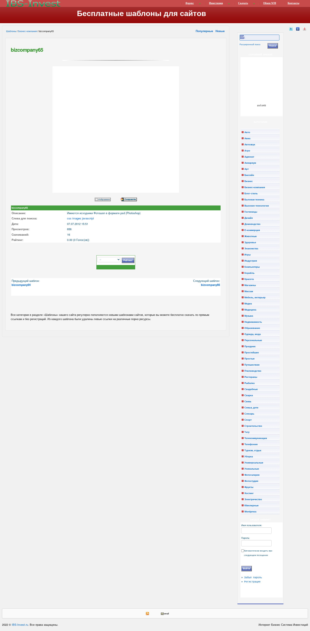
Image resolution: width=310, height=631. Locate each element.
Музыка (248, 316)
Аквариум (250, 163)
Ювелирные (251, 505)
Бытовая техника (254, 199)
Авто (247, 132)
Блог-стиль (251, 193)
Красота (249, 279)
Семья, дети (251, 407)
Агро (247, 150)
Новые (220, 31)
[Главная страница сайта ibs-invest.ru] (32, 3)
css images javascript (80, 218)
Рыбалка (249, 383)
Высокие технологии (256, 205)
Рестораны (250, 377)
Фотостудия (251, 481)
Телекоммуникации (255, 438)
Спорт (248, 420)
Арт (246, 169)
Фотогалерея (251, 475)
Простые (249, 358)
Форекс (189, 3)
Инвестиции (216, 3)
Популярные (205, 31)
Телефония (250, 444)
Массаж (248, 291)
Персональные (253, 340)
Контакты (293, 3)
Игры (247, 254)
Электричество (253, 499)
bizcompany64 (21, 285)
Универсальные (253, 462)
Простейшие (251, 352)
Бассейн (249, 175)
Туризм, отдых (252, 450)
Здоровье (250, 242)
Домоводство (252, 224)
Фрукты (248, 487)
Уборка (248, 456)
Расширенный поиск (250, 44)
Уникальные (251, 469)
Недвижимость (253, 322)
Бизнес (248, 181)
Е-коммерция (252, 230)
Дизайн (248, 218)
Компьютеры (252, 267)
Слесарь (249, 413)
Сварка (248, 395)
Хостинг (249, 493)
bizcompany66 (210, 285)
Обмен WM (269, 3)
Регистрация (252, 581)
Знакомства (251, 248)
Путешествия (251, 364)
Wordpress (250, 511)
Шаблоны (11, 31)
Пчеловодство (252, 371)
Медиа (248, 303)
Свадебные (251, 389)
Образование (252, 328)
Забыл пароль (253, 577)
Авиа (247, 138)
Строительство (253, 426)
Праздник (250, 346)
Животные (250, 236)
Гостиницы (250, 212)
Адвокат (249, 156)
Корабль (249, 273)
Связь (247, 401)
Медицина (250, 309)
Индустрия (250, 260)
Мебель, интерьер (255, 297)
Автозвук (249, 144)
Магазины (250, 285)
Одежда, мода (252, 334)
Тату (246, 432)
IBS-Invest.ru (20, 625)
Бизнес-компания (27, 31)
